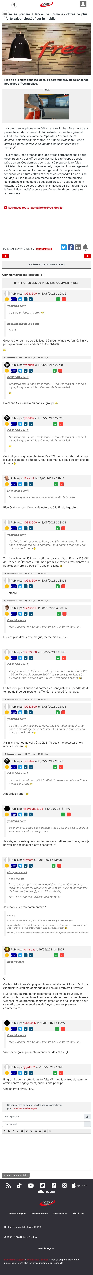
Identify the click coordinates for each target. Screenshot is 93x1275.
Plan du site (78, 1213)
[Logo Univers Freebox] (46, 4)
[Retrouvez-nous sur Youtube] (31, 1185)
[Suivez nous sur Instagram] (65, 1185)
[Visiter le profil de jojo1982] (7, 1066)
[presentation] (5, 1131)
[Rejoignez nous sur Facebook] (54, 1185)
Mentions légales (17, 1213)
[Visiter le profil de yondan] (7, 364)
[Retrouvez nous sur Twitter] (43, 1185)
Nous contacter (60, 1213)
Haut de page (45, 1248)
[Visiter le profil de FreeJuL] (7, 478)
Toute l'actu (33, 1259)
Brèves (44, 1259)
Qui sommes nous (39, 1213)
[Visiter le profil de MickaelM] (7, 1022)
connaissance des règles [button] (24, 1108)
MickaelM (30, 1023)
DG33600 (31, 293)
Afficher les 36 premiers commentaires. (48, 282)
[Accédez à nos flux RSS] (9, 1185)
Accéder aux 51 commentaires (46, 264)
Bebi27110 (31, 608)
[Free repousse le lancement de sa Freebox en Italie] (87, 256)
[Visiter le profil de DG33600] (7, 293)
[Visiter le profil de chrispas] (7, 949)
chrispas (30, 949)
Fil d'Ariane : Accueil (14, 1259)
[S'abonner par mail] (85, 249)
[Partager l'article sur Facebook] (71, 249)
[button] (5, 1131)
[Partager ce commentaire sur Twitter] (20, 299)
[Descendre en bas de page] (25, 299)
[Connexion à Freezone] (83, 4)
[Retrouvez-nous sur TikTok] (19, 1185)
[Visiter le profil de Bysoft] (7, 859)
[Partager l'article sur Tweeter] (64, 249)
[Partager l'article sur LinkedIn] (78, 249)
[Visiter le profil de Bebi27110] (7, 607)
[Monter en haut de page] (31, 299)
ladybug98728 (34, 808)
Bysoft (28, 859)
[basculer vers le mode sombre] (14, 5)
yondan (29, 364)
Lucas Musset (44, 249)
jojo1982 (30, 1067)
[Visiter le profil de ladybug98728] (7, 808)
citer (13, 299)
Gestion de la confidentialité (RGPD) (22, 1227)
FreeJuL (29, 478)
